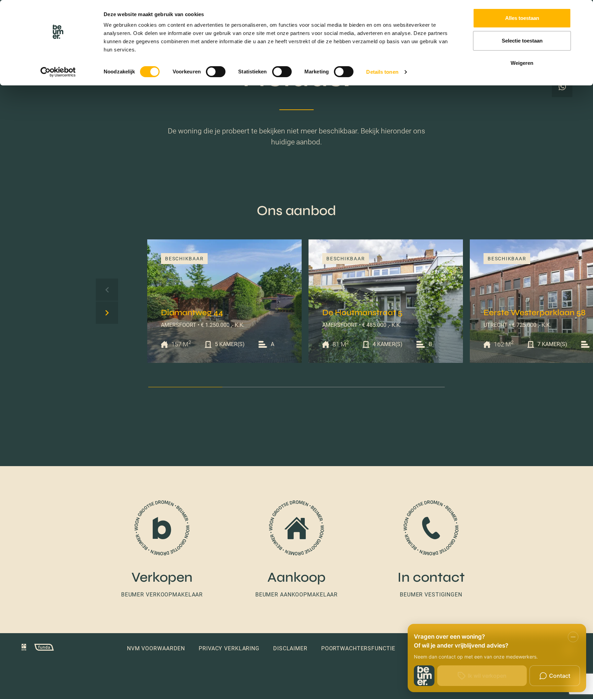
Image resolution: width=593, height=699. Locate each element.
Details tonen (382, 72)
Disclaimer (290, 648)
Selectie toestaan (522, 41)
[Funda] (40, 648)
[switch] (215, 71)
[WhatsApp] (562, 86)
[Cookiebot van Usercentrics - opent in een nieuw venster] (58, 72)
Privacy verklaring (229, 648)
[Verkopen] (162, 549)
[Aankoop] (296, 549)
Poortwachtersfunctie (358, 648)
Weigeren (522, 63)
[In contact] (431, 549)
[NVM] (24, 648)
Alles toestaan (522, 18)
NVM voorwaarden (156, 648)
